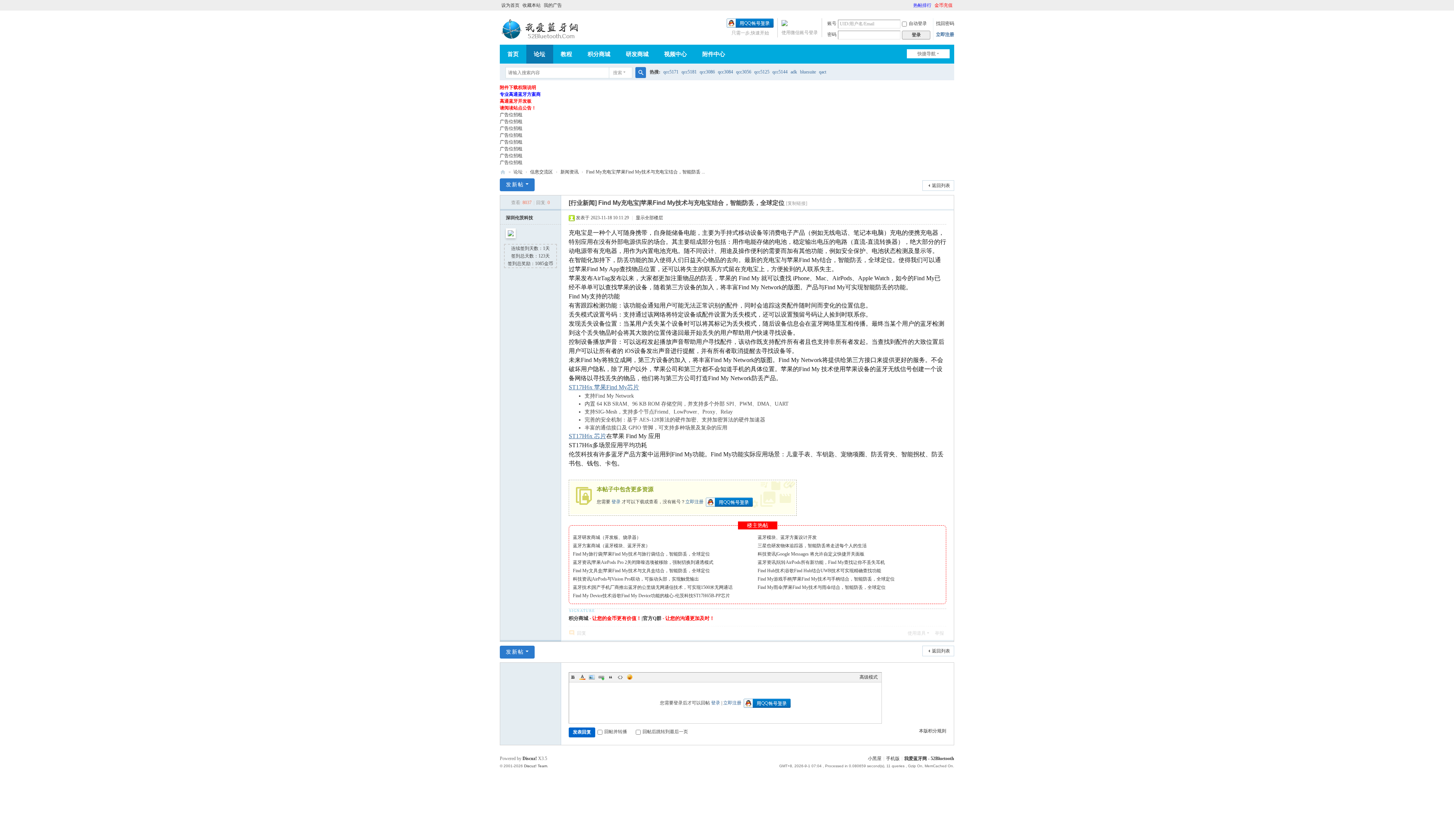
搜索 (617, 72)
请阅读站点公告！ (518, 108)
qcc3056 (743, 72)
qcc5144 (780, 72)
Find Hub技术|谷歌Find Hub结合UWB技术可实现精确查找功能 (819, 570)
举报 (939, 633)
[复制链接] (796, 203)
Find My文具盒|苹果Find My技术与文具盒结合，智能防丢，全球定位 (641, 570)
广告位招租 (511, 114)
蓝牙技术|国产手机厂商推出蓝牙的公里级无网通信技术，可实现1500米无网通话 (653, 587)
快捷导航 (926, 53)
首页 (513, 54)
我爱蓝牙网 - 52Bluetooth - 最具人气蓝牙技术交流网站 (503, 172)
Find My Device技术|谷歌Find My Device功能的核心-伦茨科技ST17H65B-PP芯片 (651, 595)
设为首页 (510, 5)
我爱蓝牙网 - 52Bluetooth (929, 758)
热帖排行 (922, 5)
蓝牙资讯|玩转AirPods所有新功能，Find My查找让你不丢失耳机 (821, 562)
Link (601, 677)
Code (620, 677)
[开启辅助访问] (910, 5)
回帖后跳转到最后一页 (665, 731)
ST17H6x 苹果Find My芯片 (604, 387)
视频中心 (675, 54)
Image (592, 677)
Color (582, 677)
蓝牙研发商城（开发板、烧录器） (607, 537)
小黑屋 (874, 758)
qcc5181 (689, 72)
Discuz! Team (535, 766)
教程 (566, 54)
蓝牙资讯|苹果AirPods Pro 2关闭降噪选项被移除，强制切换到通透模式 (643, 562)
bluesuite (808, 72)
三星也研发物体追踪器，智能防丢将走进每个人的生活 (812, 545)
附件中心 (713, 54)
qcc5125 (761, 72)
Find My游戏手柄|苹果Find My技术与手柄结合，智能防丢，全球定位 (826, 579)
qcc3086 (707, 72)
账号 (831, 23)
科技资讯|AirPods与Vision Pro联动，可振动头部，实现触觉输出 (636, 579)
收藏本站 (532, 5)
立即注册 (945, 34)
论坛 (539, 54)
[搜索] (640, 72)
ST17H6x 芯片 (587, 436)
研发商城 (637, 54)
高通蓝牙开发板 (516, 101)
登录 (616, 501)
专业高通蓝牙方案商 (520, 94)
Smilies (629, 677)
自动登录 (918, 23)
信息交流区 (541, 172)
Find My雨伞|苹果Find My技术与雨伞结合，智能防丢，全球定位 (822, 587)
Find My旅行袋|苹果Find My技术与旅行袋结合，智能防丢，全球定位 (641, 554)
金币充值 (943, 5)
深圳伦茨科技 (519, 217)
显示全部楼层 (649, 217)
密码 (831, 34)
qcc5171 (671, 72)
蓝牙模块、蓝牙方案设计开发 (787, 537)
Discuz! (530, 758)
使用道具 (917, 633)
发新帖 (515, 184)
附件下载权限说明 (518, 87)
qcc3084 (725, 72)
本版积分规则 (932, 731)
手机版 (893, 758)
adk (794, 72)
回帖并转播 (615, 731)
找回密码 (945, 23)
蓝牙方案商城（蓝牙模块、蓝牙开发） (611, 545)
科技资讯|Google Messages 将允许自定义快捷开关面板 (811, 554)
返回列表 (941, 185)
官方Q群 (652, 618)
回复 (581, 633)
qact (822, 72)
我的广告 (553, 5)
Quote (611, 677)
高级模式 (869, 677)
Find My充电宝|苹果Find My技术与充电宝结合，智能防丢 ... (645, 172)
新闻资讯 (569, 172)
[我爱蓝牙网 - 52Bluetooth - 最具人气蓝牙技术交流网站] (541, 29)
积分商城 (599, 54)
